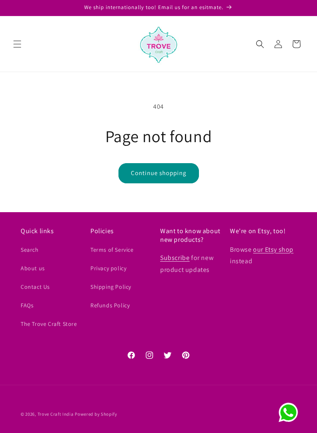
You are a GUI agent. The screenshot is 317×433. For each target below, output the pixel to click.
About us (33, 268)
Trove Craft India (56, 414)
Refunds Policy (110, 305)
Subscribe (174, 257)
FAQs (27, 305)
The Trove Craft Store (49, 324)
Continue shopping (159, 173)
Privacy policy (108, 268)
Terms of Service (112, 249)
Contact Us (35, 286)
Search (30, 249)
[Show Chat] (290, 412)
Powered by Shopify (96, 414)
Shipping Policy (110, 286)
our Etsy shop (273, 249)
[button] (17, 44)
